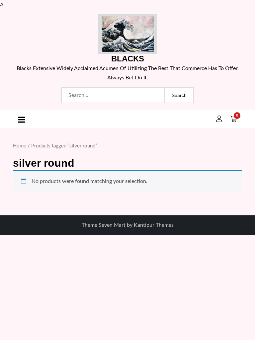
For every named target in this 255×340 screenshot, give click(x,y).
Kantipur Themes (154, 225)
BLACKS (127, 58)
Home (19, 145)
